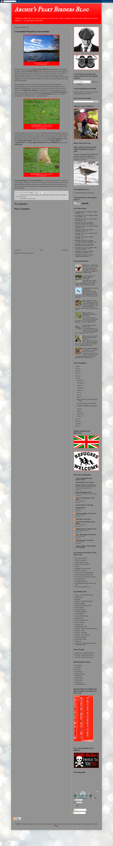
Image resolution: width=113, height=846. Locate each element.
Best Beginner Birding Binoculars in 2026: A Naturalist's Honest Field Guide (86, 487)
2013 (77, 378)
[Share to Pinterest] (46, 193)
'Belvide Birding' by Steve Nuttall (84, 482)
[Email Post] (36, 192)
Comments (77, 813)
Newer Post (18, 250)
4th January (78, 509)
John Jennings (78, 671)
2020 (77, 366)
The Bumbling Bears (80, 684)
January (79, 416)
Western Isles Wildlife (80, 639)
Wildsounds (78, 641)
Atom (77, 805)
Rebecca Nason (79, 678)
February (79, 413)
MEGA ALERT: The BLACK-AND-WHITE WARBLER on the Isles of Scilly (85, 149)
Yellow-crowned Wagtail (61, 195)
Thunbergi (52, 195)
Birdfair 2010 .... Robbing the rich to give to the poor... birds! (90, 265)
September (80, 388)
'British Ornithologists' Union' (84, 492)
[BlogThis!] (41, 193)
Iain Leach (78, 669)
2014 (77, 376)
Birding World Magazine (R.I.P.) (83, 605)
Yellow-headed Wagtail (20, 196)
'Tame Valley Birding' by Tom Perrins (86, 534)
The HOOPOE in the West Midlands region (89, 326)
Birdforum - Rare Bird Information (84, 601)
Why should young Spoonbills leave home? (86, 493)
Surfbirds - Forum (79, 630)
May (78, 397)
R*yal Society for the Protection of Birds (85, 577)
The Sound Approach (80, 637)
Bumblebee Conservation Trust (83, 568)
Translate (79, 84)
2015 (77, 373)
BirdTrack (77, 599)
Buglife (77, 566)
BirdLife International (80, 560)
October (79, 385)
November (80, 383)
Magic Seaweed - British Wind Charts (84, 653)
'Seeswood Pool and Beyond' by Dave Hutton (85, 522)
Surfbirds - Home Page (81, 633)
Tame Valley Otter (80, 541)
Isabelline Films (79, 618)
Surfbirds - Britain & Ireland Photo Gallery (86, 628)
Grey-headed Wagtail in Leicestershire (86, 403)
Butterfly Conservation (81, 570)
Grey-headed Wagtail (45, 195)
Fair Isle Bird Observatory (81, 616)
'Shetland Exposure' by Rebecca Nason (86, 529)
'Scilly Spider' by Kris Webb (83, 519)
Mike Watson (78, 676)
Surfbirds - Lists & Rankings (82, 635)
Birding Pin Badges (80, 603)
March (79, 411)
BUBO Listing (79, 597)
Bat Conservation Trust (81, 558)
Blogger (56, 825)
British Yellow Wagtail (24, 195)
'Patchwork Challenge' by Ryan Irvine (86, 513)
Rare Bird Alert (79, 624)
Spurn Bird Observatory (81, 626)
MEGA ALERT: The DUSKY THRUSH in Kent (87, 400)
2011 (77, 421)
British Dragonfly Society (81, 562)
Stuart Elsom (78, 682)
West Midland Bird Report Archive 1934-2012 (85, 584)
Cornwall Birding (79, 614)
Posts (94, 798)
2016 (77, 371)
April (78, 409)
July (78, 392)
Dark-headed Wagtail (35, 195)
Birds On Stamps (79, 607)
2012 (77, 419)
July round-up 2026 (80, 515)
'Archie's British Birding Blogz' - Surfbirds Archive (84, 479)
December (80, 380)
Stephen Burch (79, 680)
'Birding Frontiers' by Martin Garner (86, 485)
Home (41, 250)
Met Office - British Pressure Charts (84, 655)
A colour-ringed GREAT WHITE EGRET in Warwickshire (89, 277)
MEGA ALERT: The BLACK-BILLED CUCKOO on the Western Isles (90, 337)
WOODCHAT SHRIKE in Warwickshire (87, 406)
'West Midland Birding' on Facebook (84, 193)
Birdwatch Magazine (80, 609)
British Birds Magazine (81, 612)
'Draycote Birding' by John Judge (84, 505)
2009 (77, 426)
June (78, 395)
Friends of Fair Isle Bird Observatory (84, 573)
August (79, 390)
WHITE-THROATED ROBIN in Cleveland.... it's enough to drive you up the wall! (90, 350)
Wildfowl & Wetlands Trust (82, 587)
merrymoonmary (87, 824)
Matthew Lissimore (80, 674)
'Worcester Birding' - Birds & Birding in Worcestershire (86, 546)
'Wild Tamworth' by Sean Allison (84, 540)
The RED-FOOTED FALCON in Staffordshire (90, 289)
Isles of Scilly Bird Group (81, 620)
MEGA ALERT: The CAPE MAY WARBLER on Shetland (90, 301)
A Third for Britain (80, 501)
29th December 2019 (81, 524)
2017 (77, 369)
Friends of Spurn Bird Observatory (84, 575)
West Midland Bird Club (81, 581)
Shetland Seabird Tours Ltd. (82, 530)
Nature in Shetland (80, 622)
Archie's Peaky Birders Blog (52, 9)
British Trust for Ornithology (82, 564)
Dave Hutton (78, 665)
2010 (77, 424)
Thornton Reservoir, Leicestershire (28, 198)
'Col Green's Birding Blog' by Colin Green (85, 498)
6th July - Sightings (80, 536)
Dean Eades (78, 667)
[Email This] (39, 193)
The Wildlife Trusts (80, 579)
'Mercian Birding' (80, 508)
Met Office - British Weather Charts (84, 657)
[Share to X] (42, 193)
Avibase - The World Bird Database (84, 595)
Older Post (65, 250)
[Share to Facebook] (44, 193)
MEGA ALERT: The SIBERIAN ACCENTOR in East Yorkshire (89, 314)
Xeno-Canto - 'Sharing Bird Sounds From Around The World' (85, 644)
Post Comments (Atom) (27, 253)
